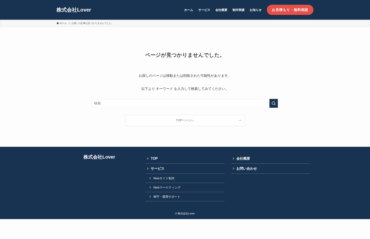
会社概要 (243, 158)
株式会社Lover (74, 9)
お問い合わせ (246, 168)
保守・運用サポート (166, 196)
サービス (157, 168)
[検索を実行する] (273, 103)
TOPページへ (185, 120)
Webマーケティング (167, 187)
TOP (154, 158)
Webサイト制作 (164, 178)
